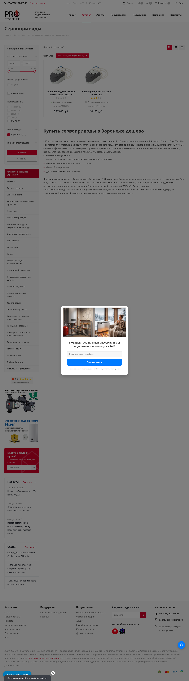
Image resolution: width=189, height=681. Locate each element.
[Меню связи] (181, 645)
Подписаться (94, 362)
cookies (43, 678)
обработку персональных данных (107, 369)
